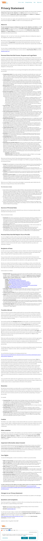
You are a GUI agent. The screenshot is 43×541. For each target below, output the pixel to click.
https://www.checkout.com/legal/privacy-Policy (21, 284)
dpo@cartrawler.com (5, 51)
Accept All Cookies (32, 537)
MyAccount (39, 2)
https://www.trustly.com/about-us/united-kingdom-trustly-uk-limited (23, 285)
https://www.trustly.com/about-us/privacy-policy (18, 286)
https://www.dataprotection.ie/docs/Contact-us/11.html (12, 516)
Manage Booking (28, 2)
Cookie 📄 (25, 535)
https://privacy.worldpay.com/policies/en (18, 280)
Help (34, 2)
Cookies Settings (5, 537)
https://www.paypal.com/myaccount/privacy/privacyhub (19, 283)
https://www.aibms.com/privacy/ (15, 279)
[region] (19, 535)
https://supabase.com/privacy (16, 287)
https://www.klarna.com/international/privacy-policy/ (18, 281)
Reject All (24, 537)
